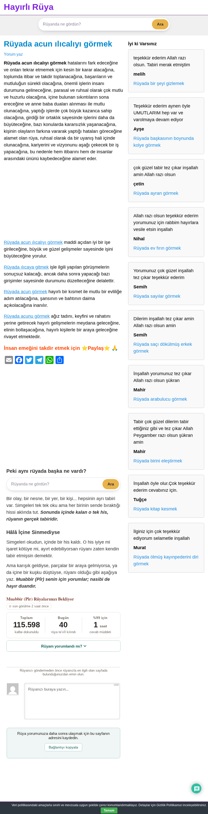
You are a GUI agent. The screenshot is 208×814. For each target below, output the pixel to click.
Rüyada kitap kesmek (155, 508)
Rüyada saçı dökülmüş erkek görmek (162, 348)
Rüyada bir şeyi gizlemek (158, 83)
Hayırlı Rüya (29, 7)
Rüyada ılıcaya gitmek (26, 267)
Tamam (109, 810)
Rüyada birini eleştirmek (157, 460)
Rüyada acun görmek (25, 291)
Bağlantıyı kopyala (63, 747)
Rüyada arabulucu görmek (160, 399)
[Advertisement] (63, 201)
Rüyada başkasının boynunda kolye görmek (163, 142)
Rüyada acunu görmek (27, 316)
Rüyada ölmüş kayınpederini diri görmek (165, 560)
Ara (160, 24)
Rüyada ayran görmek (155, 193)
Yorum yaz (13, 54)
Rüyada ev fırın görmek (157, 248)
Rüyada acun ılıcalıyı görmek (58, 43)
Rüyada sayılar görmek (156, 296)
